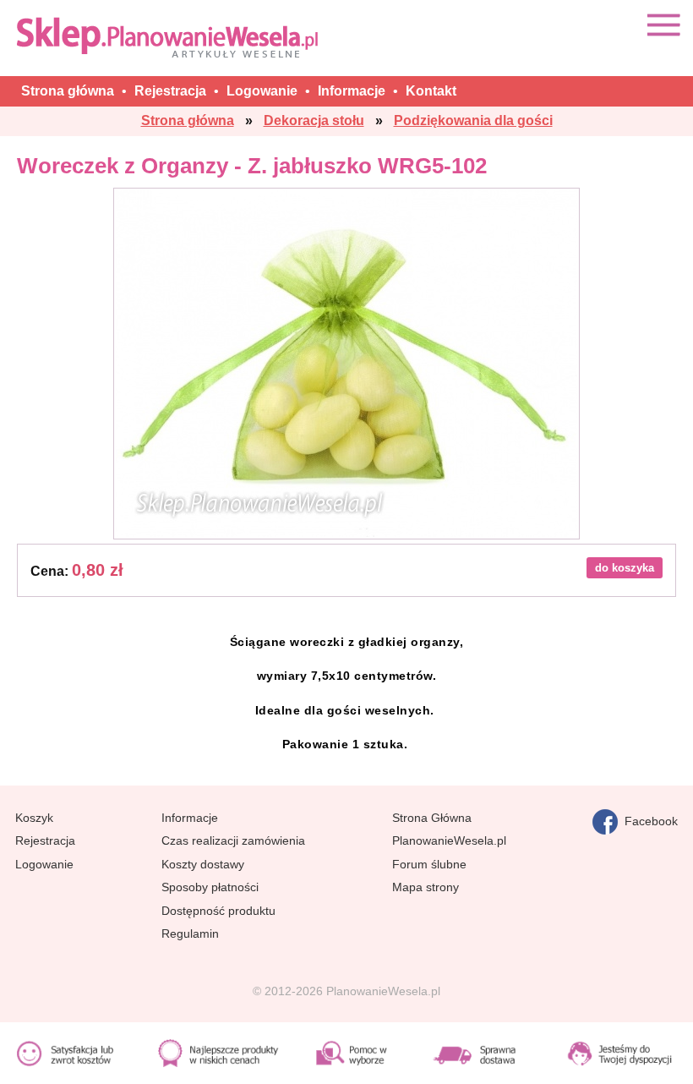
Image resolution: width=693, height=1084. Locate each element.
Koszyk (34, 817)
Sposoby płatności (210, 887)
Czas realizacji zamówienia (233, 840)
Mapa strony (425, 887)
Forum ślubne (429, 864)
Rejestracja (45, 840)
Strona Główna (432, 817)
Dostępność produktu (218, 910)
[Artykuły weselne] (171, 37)
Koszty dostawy (202, 864)
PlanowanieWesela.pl (449, 840)
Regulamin (190, 933)
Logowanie (44, 864)
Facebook (648, 821)
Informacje (189, 817)
